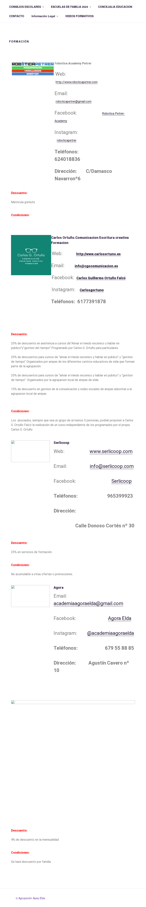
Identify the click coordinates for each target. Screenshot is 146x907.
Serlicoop (121, 481)
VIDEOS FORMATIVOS (79, 16)
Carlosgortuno (92, 290)
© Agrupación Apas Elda (30, 898)
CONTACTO (16, 16)
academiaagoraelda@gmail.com (88, 603)
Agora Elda (119, 618)
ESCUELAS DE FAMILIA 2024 (69, 7)
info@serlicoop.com (112, 466)
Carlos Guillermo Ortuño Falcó (101, 278)
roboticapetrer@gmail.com (73, 101)
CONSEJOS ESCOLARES (25, 7)
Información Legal (43, 16)
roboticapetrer (66, 140)
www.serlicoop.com (111, 451)
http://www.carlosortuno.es (98, 254)
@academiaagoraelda (110, 633)
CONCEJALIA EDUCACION (115, 7)
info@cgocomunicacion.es (96, 266)
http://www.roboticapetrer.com (77, 82)
